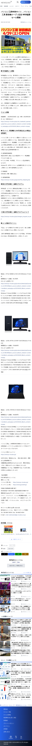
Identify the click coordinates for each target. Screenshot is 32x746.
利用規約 (6, 720)
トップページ (4, 705)
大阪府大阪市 (10, 548)
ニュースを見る (26, 572)
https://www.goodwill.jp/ (20, 484)
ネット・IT (12, 545)
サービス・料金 (7, 712)
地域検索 (6, 6)
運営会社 (6, 709)
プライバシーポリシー (9, 723)
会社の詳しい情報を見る (16, 565)
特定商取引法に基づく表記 (10, 717)
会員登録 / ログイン (25, 2)
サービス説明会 (7, 714)
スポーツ (17, 6)
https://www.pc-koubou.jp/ (8, 454)
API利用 (5, 729)
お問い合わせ (7, 731)
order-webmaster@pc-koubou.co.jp (16, 515)
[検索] (17, 2)
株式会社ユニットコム (26, 22)
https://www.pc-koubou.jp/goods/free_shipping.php (15, 179)
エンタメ (12, 6)
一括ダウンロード (17, 539)
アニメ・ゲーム (24, 6)
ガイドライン (7, 726)
